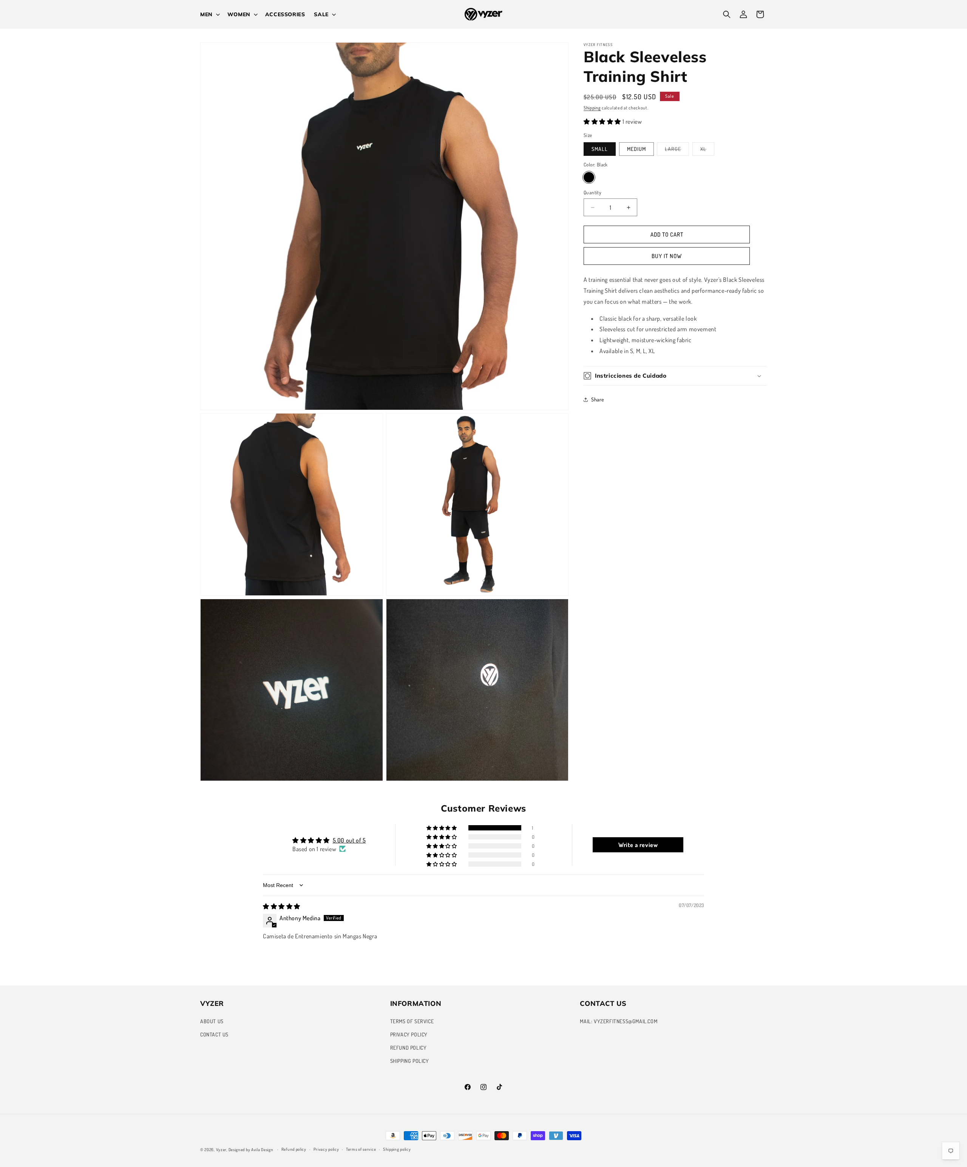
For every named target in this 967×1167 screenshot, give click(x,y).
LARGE (677, 150)
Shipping (592, 108)
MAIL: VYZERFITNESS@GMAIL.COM (618, 1021)
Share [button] (597, 399)
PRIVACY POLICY (409, 1034)
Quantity (592, 192)
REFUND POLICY (408, 1047)
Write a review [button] (638, 845)
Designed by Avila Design (252, 1149)
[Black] (589, 177)
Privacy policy (326, 1149)
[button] (209, 14)
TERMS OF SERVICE (412, 1021)
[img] (281, 906)
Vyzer (221, 1149)
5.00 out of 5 (349, 840)
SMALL (600, 149)
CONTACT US (214, 1034)
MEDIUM (636, 149)
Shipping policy (397, 1149)
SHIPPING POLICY (409, 1061)
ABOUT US (212, 1021)
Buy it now (667, 256)
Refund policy (293, 1149)
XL (707, 150)
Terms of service (361, 1149)
